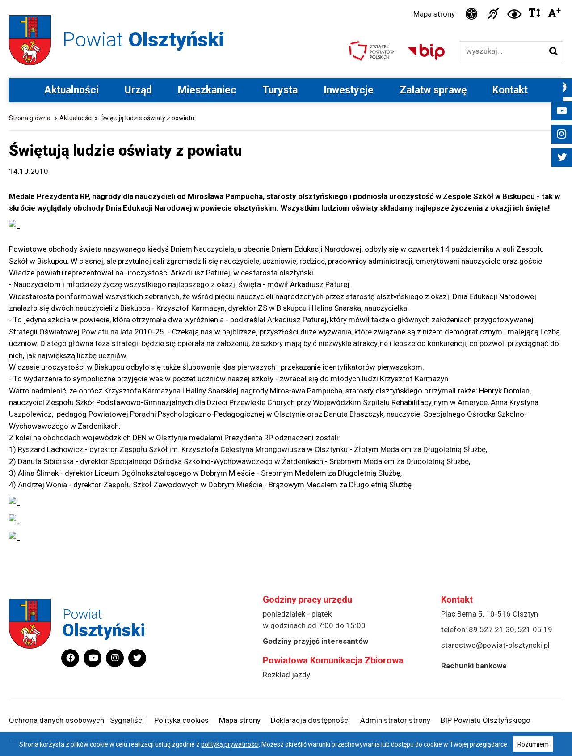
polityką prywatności (230, 744)
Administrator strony (395, 720)
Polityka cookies (181, 720)
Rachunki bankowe (474, 665)
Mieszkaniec (207, 90)
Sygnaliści (127, 720)
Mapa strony (434, 13)
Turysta (280, 90)
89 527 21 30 (491, 629)
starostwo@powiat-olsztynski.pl (495, 645)
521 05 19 (534, 629)
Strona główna (29, 118)
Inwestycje (349, 90)
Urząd (138, 90)
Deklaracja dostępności (310, 720)
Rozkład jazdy (286, 674)
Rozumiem (533, 744)
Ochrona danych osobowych (56, 720)
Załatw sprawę (433, 90)
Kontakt (510, 90)
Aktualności (71, 90)
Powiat (143, 39)
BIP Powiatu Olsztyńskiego (485, 720)
